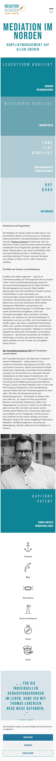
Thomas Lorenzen (19, 242)
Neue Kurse (28, 598)
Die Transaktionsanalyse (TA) (17, 351)
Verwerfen (28, 745)
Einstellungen (28, 753)
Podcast (28, 556)
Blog (28, 577)
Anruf (28, 660)
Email (28, 639)
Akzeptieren (28, 737)
